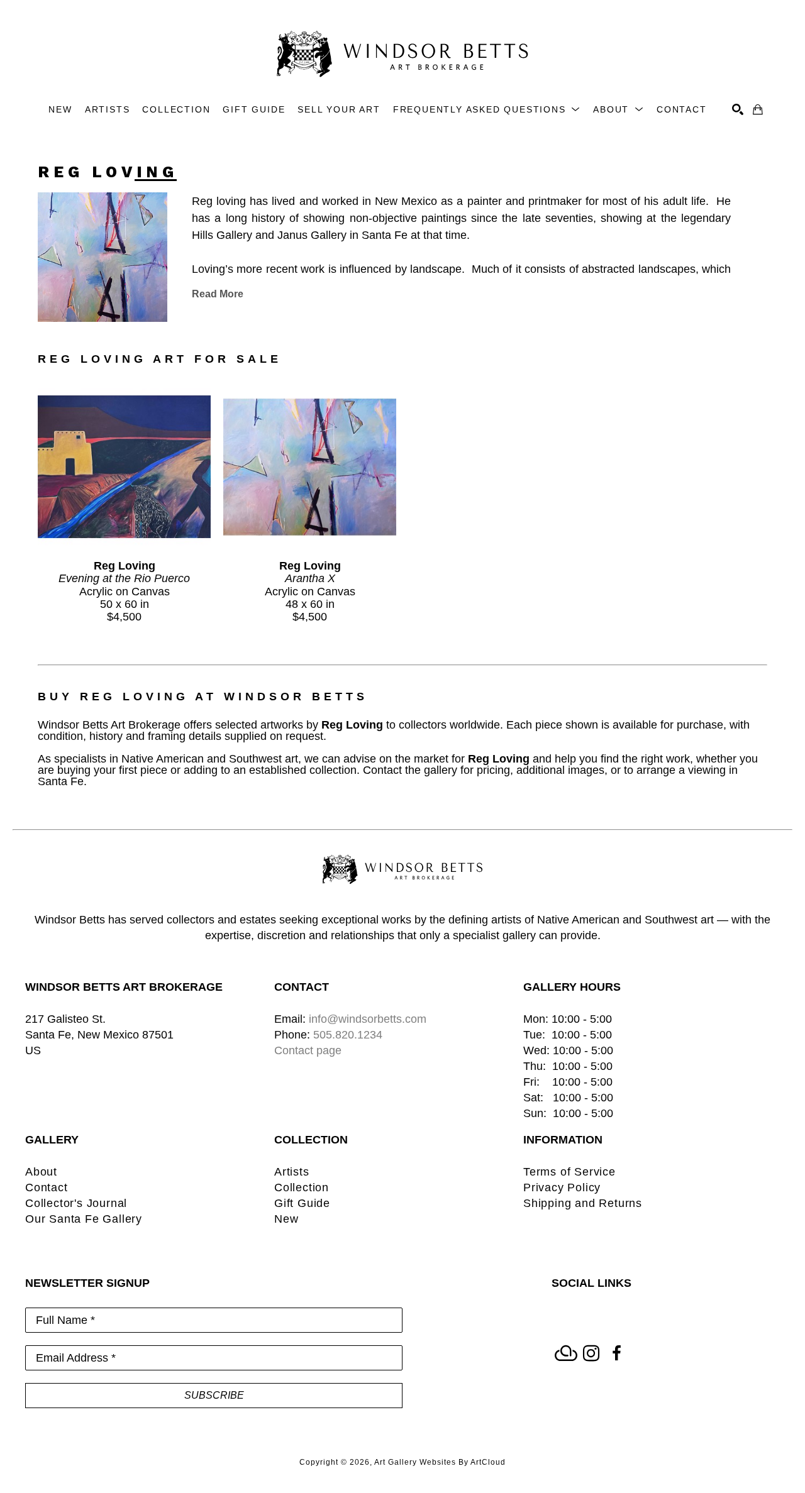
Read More (217, 294)
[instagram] (591, 1353)
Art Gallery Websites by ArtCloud (440, 1462)
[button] (486, 110)
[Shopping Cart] (758, 109)
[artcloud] (566, 1353)
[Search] (737, 109)
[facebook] (616, 1353)
